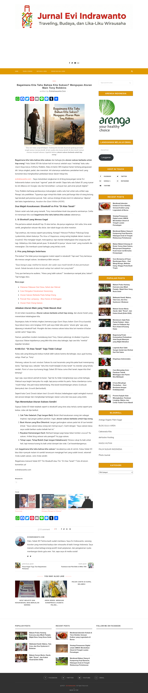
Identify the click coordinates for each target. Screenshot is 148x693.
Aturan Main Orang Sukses (31, 303)
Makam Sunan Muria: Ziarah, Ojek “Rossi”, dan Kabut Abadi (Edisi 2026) (122, 311)
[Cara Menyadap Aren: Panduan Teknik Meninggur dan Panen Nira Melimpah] (105, 373)
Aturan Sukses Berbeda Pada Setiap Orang (38, 295)
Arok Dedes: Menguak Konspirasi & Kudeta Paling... (54, 603)
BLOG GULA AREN (107, 425)
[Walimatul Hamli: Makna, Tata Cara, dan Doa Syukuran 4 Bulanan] (105, 300)
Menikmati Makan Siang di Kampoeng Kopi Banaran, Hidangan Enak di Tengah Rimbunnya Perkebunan (123, 234)
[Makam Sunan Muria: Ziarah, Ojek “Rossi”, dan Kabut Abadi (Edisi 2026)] (105, 312)
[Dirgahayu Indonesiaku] (105, 362)
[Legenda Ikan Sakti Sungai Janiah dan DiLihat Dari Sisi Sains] (105, 351)
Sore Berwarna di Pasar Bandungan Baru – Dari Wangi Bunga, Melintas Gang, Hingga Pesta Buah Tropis (122, 263)
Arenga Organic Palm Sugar (110, 420)
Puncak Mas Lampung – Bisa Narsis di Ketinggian (41, 299)
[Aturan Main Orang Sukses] (80, 501)
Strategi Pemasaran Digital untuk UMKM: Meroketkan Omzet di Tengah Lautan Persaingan (121, 220)
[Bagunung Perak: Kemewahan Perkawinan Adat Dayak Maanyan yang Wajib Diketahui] (105, 338)
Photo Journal (104, 455)
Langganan (106, 157)
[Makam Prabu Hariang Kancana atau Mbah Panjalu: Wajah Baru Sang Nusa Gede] (105, 288)
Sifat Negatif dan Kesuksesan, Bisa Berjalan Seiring (27, 603)
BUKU (54, 81)
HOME (16, 71)
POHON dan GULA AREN (58, 71)
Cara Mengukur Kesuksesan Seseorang (36, 291)
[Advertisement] (74, 45)
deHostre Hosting (106, 437)
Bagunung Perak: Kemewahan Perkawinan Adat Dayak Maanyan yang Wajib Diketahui (122, 338)
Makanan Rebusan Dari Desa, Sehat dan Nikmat (40, 287)
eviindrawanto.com (57, 91)
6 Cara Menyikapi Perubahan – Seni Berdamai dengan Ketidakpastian (119, 386)
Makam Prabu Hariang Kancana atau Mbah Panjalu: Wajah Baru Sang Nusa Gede (123, 288)
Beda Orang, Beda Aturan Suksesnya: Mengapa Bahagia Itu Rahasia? (54, 510)
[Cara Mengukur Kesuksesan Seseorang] (27, 501)
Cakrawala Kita (105, 431)
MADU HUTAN (105, 443)
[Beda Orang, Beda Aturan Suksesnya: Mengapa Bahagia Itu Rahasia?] (54, 501)
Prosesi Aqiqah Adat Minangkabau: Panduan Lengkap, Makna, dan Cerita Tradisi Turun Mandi (123, 399)
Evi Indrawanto (70, 686)
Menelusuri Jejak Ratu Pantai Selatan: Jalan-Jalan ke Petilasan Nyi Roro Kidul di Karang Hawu (121, 324)
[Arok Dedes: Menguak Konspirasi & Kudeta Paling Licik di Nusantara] (54, 589)
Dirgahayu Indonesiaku (122, 359)
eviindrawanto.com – (24, 179)
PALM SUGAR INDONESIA (110, 449)
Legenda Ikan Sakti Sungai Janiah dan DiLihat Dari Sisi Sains (123, 350)
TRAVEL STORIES (27, 71)
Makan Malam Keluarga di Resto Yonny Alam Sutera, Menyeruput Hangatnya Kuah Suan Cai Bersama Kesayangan (123, 248)
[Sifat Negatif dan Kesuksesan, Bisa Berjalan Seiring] (27, 589)
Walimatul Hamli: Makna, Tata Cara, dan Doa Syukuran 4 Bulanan (122, 300)
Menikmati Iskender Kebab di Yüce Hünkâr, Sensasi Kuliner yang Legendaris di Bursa (121, 207)
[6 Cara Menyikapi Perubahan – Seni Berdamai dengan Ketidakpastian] (105, 386)
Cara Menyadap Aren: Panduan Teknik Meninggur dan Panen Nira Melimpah (121, 373)
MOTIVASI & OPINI (42, 71)
